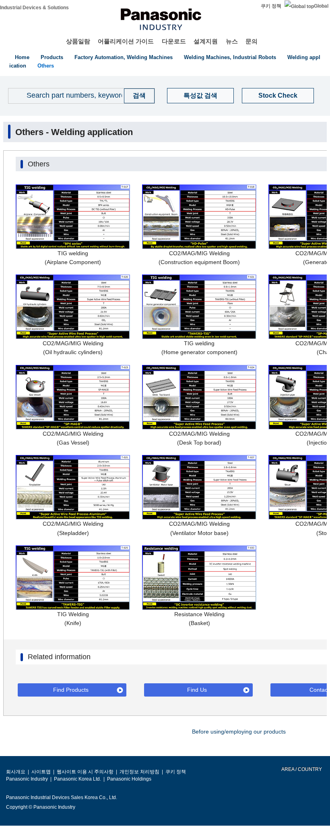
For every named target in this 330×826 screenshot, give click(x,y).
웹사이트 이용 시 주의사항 (85, 772)
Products (52, 57)
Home (22, 57)
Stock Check (277, 95)
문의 (251, 41)
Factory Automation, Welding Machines (123, 57)
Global (321, 6)
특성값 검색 (200, 95)
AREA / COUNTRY (301, 769)
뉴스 (232, 41)
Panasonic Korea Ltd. (77, 779)
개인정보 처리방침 (139, 772)
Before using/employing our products (239, 731)
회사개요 (15, 772)
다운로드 (174, 41)
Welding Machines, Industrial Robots (230, 57)
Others (45, 66)
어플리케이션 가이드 (126, 41)
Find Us (197, 690)
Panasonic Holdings (129, 779)
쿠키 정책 (271, 6)
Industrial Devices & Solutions (34, 7)
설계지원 (206, 41)
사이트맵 (41, 772)
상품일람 (78, 41)
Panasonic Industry (27, 779)
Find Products (71, 690)
